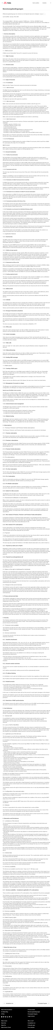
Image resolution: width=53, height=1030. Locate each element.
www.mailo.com (16, 24)
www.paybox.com (44, 550)
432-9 (47, 612)
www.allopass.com (7, 566)
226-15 (42, 612)
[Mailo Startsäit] (7, 3)
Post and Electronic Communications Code (39, 614)
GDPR (32, 611)
